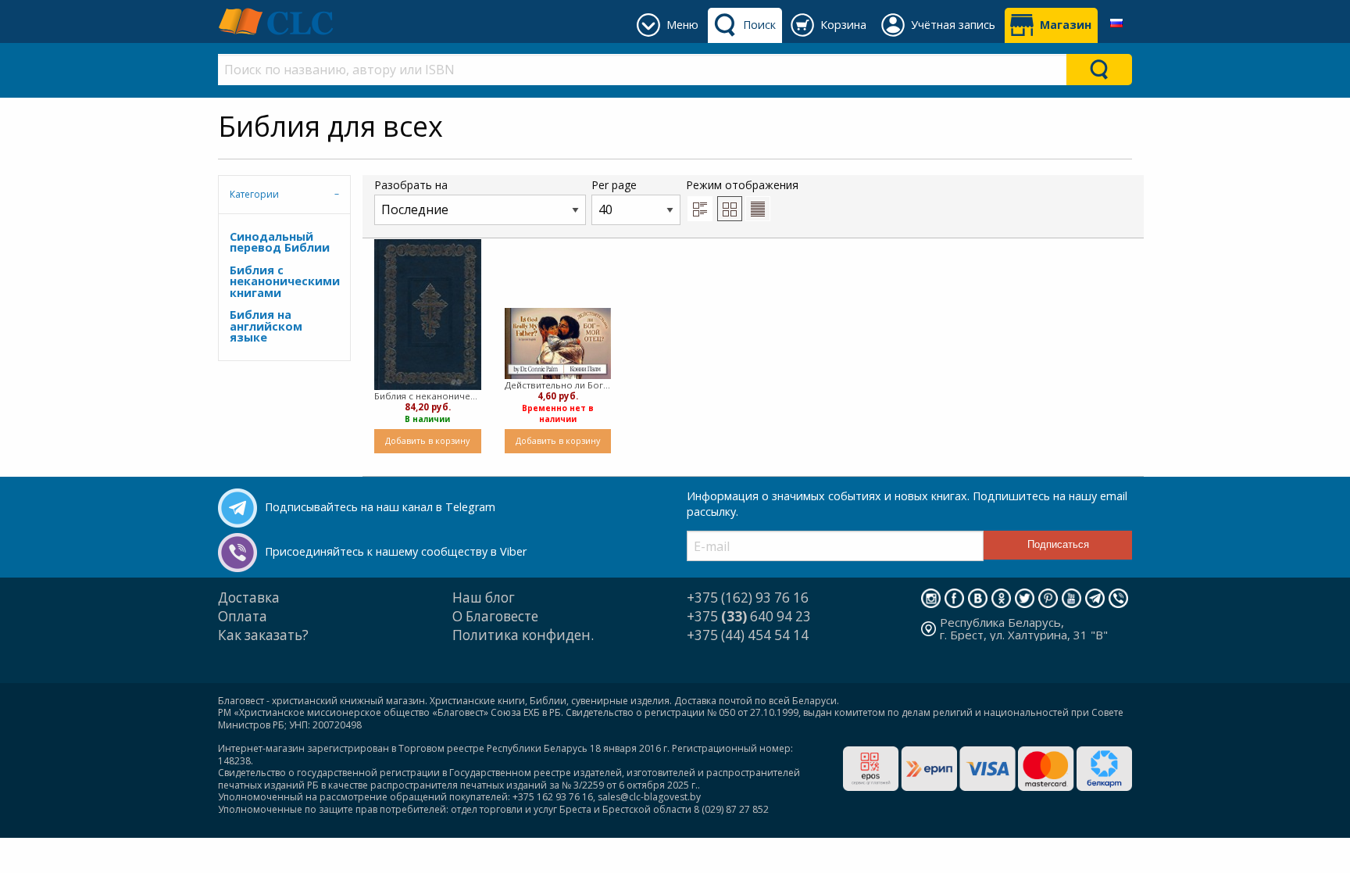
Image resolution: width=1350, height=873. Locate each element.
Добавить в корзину (427, 440)
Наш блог (483, 597)
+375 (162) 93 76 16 (748, 597)
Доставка (249, 597)
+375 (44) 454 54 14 (748, 635)
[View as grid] (729, 208)
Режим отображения (742, 184)
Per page (614, 184)
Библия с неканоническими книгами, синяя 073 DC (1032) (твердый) (427, 396)
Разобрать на (411, 184)
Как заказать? (263, 635)
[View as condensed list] (757, 208)
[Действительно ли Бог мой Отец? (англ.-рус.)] (558, 344)
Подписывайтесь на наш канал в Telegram (380, 506)
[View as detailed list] (700, 208)
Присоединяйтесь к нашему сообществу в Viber (396, 551)
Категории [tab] (254, 194)
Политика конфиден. (523, 635)
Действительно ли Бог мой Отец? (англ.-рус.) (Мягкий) (558, 385)
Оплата (242, 616)
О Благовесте (495, 616)
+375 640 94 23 (749, 616)
